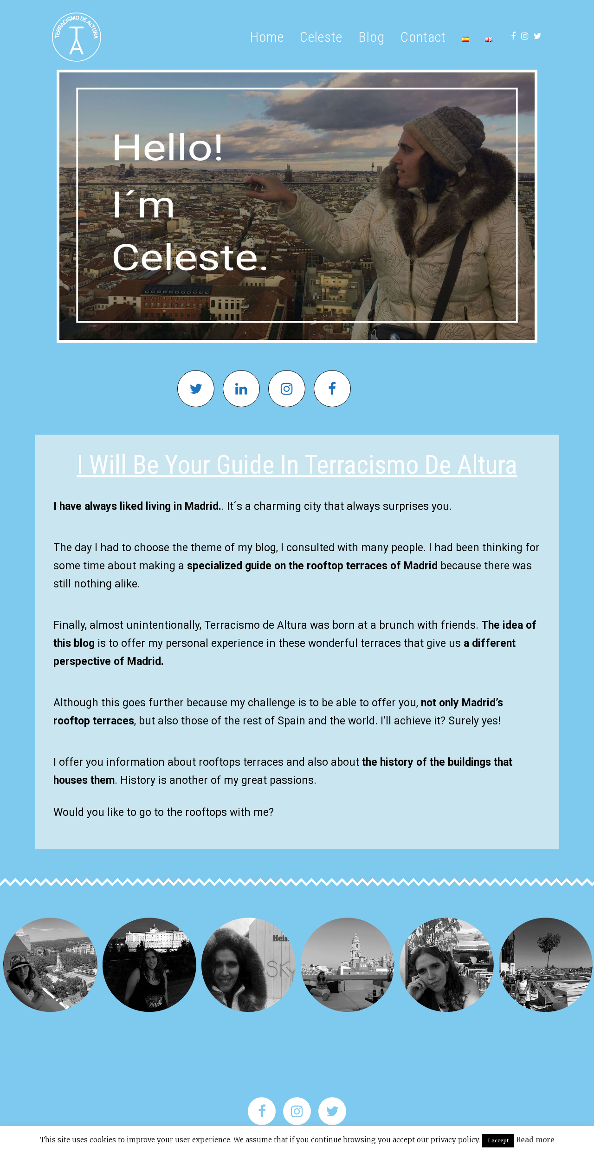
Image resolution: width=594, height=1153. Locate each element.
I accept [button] (498, 1140)
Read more (535, 1139)
